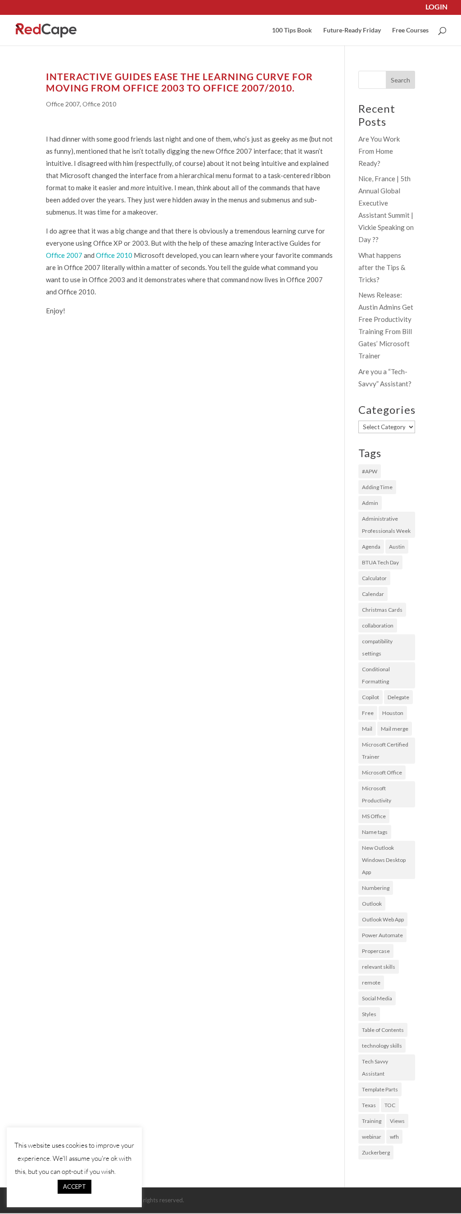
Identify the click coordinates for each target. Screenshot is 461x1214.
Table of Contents (383, 1029)
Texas (369, 1105)
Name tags (375, 832)
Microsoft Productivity (376, 794)
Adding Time (377, 487)
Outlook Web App (383, 919)
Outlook (372, 903)
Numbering (375, 887)
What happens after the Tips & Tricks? (381, 267)
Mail (367, 728)
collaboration (377, 625)
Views (397, 1121)
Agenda (371, 546)
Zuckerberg (376, 1152)
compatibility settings (377, 647)
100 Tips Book (292, 30)
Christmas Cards (382, 609)
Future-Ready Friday (352, 30)
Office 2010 (99, 104)
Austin (397, 546)
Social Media (377, 998)
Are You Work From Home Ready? (379, 151)
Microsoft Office (382, 772)
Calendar (373, 594)
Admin (370, 502)
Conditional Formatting (376, 675)
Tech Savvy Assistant (375, 1067)
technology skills (382, 1045)
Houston (392, 713)
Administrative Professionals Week (386, 524)
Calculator (374, 578)
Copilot (370, 697)
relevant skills (378, 966)
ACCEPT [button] (74, 1186)
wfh (394, 1136)
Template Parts (380, 1089)
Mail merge (394, 728)
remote (371, 982)
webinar (371, 1136)
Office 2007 (63, 104)
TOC (389, 1105)
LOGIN (436, 7)
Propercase (376, 951)
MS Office (374, 816)
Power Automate (382, 935)
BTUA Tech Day (380, 562)
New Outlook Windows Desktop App (384, 859)
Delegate (398, 697)
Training (371, 1121)
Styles (369, 1014)
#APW (369, 471)
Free (368, 713)
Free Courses (410, 30)
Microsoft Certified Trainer (385, 750)
